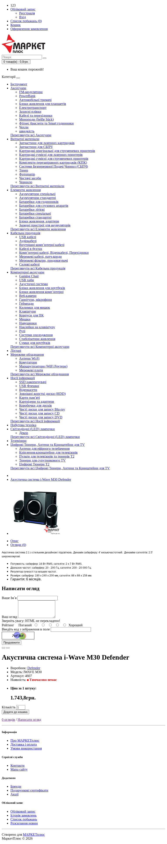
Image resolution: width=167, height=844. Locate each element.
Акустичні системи (33, 284)
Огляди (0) (18, 545)
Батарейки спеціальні (35, 213)
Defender (33, 668)
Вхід (22, 17)
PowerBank (27, 96)
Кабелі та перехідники (35, 115)
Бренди (15, 786)
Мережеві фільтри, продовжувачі (43, 260)
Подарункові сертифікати (29, 790)
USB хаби (26, 280)
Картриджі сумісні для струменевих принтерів (53, 158)
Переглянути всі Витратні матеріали (37, 186)
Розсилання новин (24, 823)
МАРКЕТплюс (34, 834)
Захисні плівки (30, 111)
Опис (14, 541)
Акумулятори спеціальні (37, 194)
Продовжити (11, 642)
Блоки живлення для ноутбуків (42, 288)
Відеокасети (28, 390)
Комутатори (28, 362)
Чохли (23, 127)
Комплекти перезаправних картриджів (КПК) (53, 162)
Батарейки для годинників (38, 202)
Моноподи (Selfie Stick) (36, 119)
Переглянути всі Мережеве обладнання (39, 374)
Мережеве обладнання (27, 354)
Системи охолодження (36, 335)
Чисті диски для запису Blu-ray (42, 409)
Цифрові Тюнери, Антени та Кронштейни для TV (47, 444)
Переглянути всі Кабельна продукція (37, 268)
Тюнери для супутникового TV (42, 460)
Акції (14, 794)
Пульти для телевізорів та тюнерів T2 (46, 456)
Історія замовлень (23, 815)
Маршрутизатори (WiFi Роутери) (43, 366)
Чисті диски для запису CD (39, 413)
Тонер (23, 170)
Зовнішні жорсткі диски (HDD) (42, 394)
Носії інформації (22, 378)
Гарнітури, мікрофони (35, 300)
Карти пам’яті (29, 397)
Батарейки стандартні (35, 217)
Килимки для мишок (34, 307)
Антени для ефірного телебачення (44, 448)
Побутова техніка (23, 425)
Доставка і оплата (23, 744)
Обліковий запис (22, 811)
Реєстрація (27, 13)
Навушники (28, 323)
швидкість (26, 131)
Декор (23, 433)
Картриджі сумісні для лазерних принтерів (51, 155)
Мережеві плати (31, 370)
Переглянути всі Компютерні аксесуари (39, 347)
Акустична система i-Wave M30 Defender (40, 479)
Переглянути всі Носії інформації (35, 421)
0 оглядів (8, 719)
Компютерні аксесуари (27, 272)
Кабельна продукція (25, 233)
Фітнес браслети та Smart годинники (46, 123)
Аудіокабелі (28, 241)
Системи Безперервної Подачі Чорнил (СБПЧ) (53, 166)
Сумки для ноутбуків (34, 343)
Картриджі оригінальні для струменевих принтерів (57, 151)
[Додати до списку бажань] (3, 648)
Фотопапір (27, 174)
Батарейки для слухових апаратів (43, 205)
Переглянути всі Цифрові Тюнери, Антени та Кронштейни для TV (60, 468)
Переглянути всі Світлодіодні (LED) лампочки (45, 437)
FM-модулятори (31, 92)
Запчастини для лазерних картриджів (47, 143)
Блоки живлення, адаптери (39, 221)
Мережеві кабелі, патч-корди (40, 256)
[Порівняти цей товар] (8, 648)
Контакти (17, 765)
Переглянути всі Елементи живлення (38, 229)
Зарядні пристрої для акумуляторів (44, 225)
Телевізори (18, 441)
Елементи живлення (25, 190)
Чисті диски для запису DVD (40, 417)
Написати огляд (29, 719)
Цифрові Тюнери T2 (34, 464)
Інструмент (18, 84)
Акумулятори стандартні (37, 198)
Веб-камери (28, 296)
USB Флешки (29, 386)
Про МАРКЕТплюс (24, 740)
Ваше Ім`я (9, 598)
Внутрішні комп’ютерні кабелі (41, 245)
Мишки (24, 319)
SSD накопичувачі (32, 382)
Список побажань (23, 819)
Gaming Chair (29, 276)
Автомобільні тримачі (35, 100)
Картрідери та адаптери (36, 401)
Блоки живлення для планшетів (42, 104)
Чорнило (25, 182)
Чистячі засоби (30, 178)
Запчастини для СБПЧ (35, 147)
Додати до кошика (15, 712)
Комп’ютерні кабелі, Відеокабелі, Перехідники (54, 252)
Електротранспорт (33, 108)
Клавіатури (27, 311)
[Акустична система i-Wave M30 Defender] (35, 533)
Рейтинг (8, 625)
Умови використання (26, 748)
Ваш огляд (9, 617)
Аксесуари (18, 88)
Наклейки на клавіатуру (37, 327)
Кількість (8, 707)
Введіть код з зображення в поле (26, 629)
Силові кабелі (29, 264)
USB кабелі (27, 237)
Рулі (22, 331)
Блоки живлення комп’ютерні (41, 292)
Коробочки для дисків (35, 405)
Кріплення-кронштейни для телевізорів (48, 452)
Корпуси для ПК (31, 315)
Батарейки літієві (32, 209)
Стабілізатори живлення (37, 339)
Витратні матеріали (24, 139)
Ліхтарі (15, 350)
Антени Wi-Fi (29, 358)
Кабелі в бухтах (30, 249)
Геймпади (26, 303)
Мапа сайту (19, 769)
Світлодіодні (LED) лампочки (32, 429)
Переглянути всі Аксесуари (30, 135)
